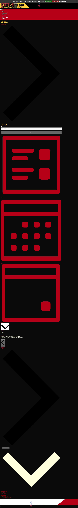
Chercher (31, 132)
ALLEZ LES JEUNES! (5, 17)
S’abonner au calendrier (5, 447)
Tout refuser (56, 1)
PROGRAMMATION (4, 13)
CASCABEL (2, 334)
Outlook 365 (3, 493)
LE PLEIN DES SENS (5, 16)
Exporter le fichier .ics (5, 496)
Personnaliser (62, 1)
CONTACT (3, 18)
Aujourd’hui (3, 347)
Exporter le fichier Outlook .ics (6, 497)
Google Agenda (4, 491)
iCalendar (3, 492)
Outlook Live (3, 495)
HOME (3, 11)
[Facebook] (0, 506)
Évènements (3, 24)
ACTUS (3, 14)
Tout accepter (48, 1)
